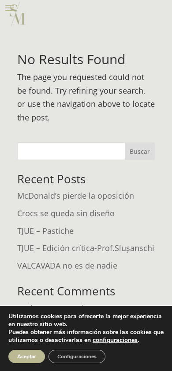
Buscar (140, 151)
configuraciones (115, 340)
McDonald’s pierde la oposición (75, 195)
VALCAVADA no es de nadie (67, 265)
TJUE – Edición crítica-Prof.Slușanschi (85, 248)
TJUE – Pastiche (45, 231)
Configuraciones (77, 356)
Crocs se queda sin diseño (66, 213)
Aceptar (26, 356)
